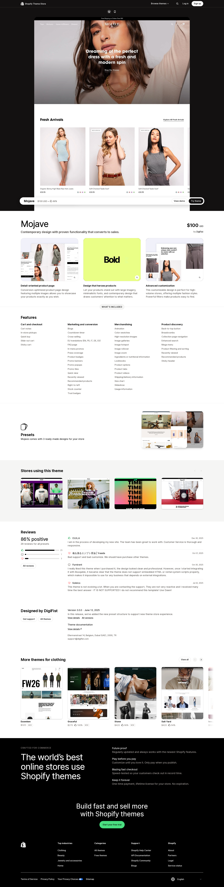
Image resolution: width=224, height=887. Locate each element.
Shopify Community (140, 860)
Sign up (197, 3)
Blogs (134, 865)
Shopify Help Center (141, 850)
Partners (172, 855)
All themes (45, 619)
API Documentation (140, 855)
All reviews (28, 565)
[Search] (177, 4)
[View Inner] (172, 429)
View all (185, 659)
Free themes (100, 855)
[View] (41, 494)
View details (74, 618)
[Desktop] (109, 12)
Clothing (62, 850)
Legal (170, 860)
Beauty (61, 855)
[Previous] (195, 471)
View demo (179, 201)
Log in (185, 3)
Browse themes (158, 3)
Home (60, 865)
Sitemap (90, 879)
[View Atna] (156, 429)
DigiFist (199, 231)
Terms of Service (29, 879)
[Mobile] (115, 12)
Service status (175, 865)
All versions (87, 618)
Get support (29, 619)
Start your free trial (112, 824)
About (171, 850)
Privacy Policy (47, 879)
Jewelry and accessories (70, 860)
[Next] (201, 471)
